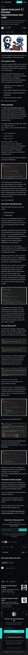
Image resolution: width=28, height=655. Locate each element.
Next (23, 552)
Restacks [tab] (11, 562)
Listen (24, 28)
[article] (14, 590)
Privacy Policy (19, 643)
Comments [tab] (4, 562)
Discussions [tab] (12, 581)
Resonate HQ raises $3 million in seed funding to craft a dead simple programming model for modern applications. (10, 602)
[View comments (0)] (7, 32)
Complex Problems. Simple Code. (9, 599)
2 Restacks (14, 542)
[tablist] (7, 562)
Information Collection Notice (16, 534)
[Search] (25, 581)
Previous (6, 552)
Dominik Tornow (11, 592)
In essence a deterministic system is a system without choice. (10, 590)
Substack (6, 652)
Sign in (25, 2)
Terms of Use (21, 533)
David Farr (9, 606)
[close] (23, 612)
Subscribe (19, 2)
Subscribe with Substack (15, 637)
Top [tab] (3, 581)
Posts (3, 6)
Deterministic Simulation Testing (9, 586)
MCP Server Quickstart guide (12, 108)
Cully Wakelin (8, 27)
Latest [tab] (6, 581)
